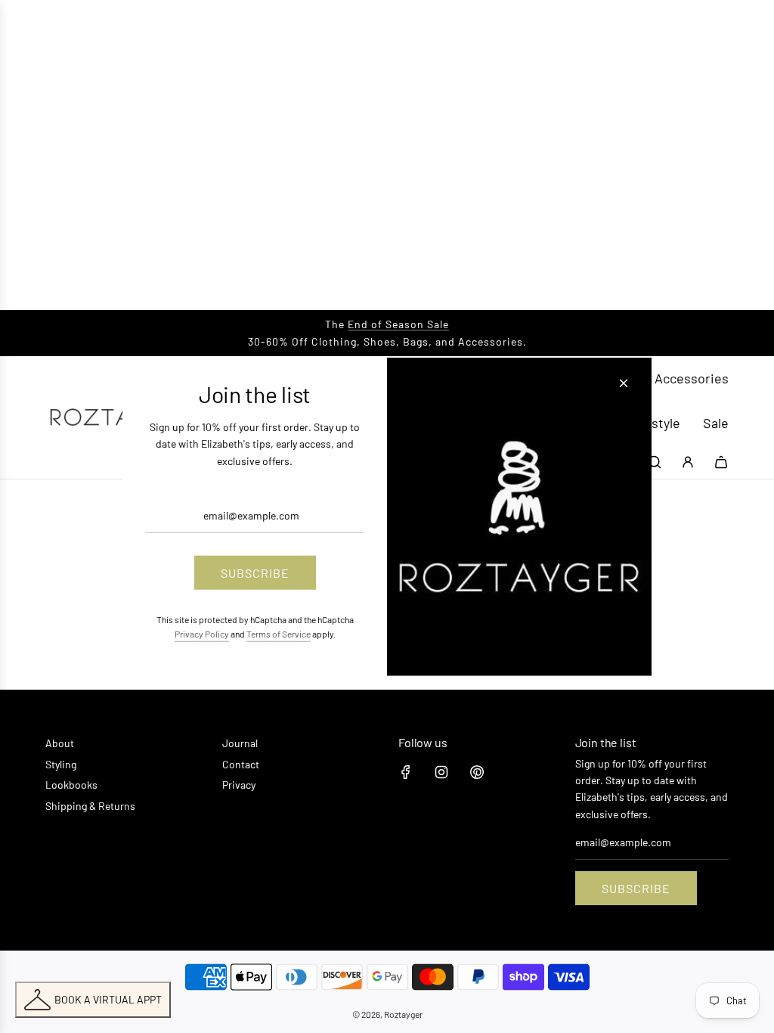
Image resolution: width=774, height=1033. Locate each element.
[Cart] (721, 462)
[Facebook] (406, 772)
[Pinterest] (477, 772)
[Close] (623, 383)
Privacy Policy (202, 633)
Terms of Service (278, 633)
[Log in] (687, 462)
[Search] (654, 462)
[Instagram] (441, 772)
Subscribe (636, 888)
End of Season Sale (398, 324)
